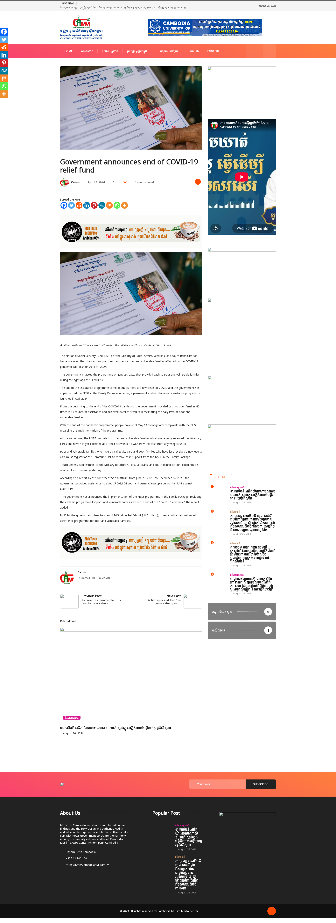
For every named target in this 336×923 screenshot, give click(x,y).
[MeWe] (101, 205)
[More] (124, 205)
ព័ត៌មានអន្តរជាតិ (110, 51)
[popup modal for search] (269, 51)
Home (68, 51)
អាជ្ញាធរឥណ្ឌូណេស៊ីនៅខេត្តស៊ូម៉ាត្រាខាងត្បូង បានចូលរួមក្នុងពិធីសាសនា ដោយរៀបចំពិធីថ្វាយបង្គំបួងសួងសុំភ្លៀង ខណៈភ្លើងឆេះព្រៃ (251, 583)
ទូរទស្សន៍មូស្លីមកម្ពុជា (137, 51)
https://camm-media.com (94, 577)
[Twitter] (71, 205)
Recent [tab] (220, 477)
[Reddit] (79, 205)
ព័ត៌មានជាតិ (87, 51)
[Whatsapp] (117, 205)
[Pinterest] (94, 205)
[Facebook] (63, 205)
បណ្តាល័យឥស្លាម (169, 51)
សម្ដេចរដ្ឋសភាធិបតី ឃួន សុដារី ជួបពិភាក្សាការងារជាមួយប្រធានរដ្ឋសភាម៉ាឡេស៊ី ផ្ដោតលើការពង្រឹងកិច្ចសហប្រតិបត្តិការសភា (188, 874)
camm (75, 182)
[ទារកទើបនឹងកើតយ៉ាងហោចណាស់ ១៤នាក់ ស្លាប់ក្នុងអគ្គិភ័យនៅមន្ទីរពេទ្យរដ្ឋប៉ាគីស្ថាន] (161, 831)
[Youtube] (258, 51)
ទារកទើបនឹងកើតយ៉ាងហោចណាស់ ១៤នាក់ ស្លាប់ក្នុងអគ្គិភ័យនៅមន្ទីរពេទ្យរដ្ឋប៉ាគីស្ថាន (115, 727)
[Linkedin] (86, 205)
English (213, 51)
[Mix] (109, 205)
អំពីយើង (194, 51)
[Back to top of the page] (271, 910)
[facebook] (252, 51)
